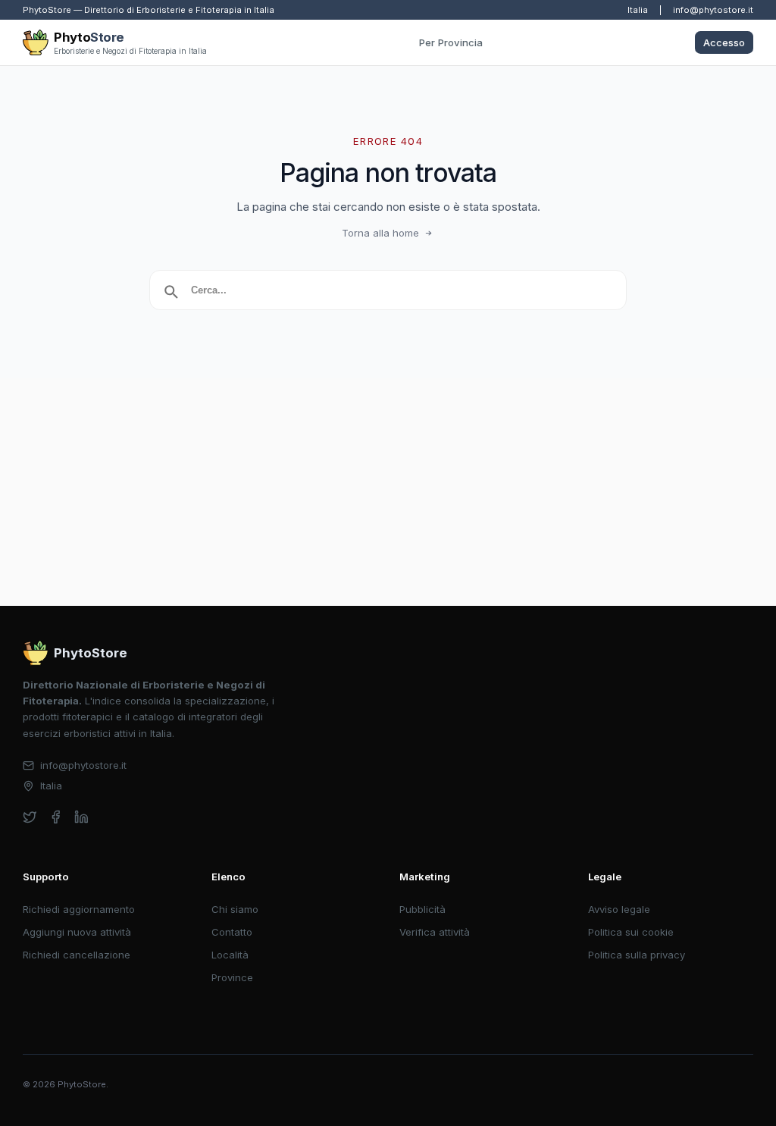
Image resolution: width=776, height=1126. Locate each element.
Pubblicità (422, 909)
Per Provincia (451, 42)
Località (230, 955)
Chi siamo (234, 909)
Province (232, 977)
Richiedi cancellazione (76, 955)
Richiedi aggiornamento (79, 909)
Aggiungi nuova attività (77, 932)
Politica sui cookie (631, 932)
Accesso (724, 42)
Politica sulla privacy (636, 955)
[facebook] (55, 817)
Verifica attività (434, 932)
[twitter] (30, 817)
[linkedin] (81, 817)
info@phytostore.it (713, 10)
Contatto (231, 932)
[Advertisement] (388, 492)
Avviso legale (619, 909)
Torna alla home (380, 233)
